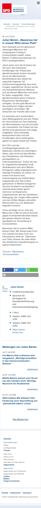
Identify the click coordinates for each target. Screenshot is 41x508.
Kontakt (5, 492)
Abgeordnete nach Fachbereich (15, 471)
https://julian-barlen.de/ (19, 331)
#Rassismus (18, 251)
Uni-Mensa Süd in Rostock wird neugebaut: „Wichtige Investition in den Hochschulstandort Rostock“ (19, 359)
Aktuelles (7, 438)
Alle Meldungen (20, 419)
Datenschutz (15, 492)
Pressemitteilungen (10, 442)
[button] (8, 270)
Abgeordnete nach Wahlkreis (14, 474)
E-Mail (15, 312)
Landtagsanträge (10, 448)
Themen (7, 450)
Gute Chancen (9, 459)
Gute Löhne (8, 454)
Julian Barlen (17, 286)
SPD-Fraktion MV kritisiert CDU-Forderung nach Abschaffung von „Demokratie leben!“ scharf (19, 400)
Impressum (27, 492)
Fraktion (7, 476)
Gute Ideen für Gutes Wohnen (14, 462)
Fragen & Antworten (12, 481)
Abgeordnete (9, 464)
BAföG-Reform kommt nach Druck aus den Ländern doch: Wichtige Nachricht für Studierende (20, 380)
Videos (6, 445)
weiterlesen (32, 369)
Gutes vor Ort (8, 457)
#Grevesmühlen (11, 254)
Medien (7, 478)
